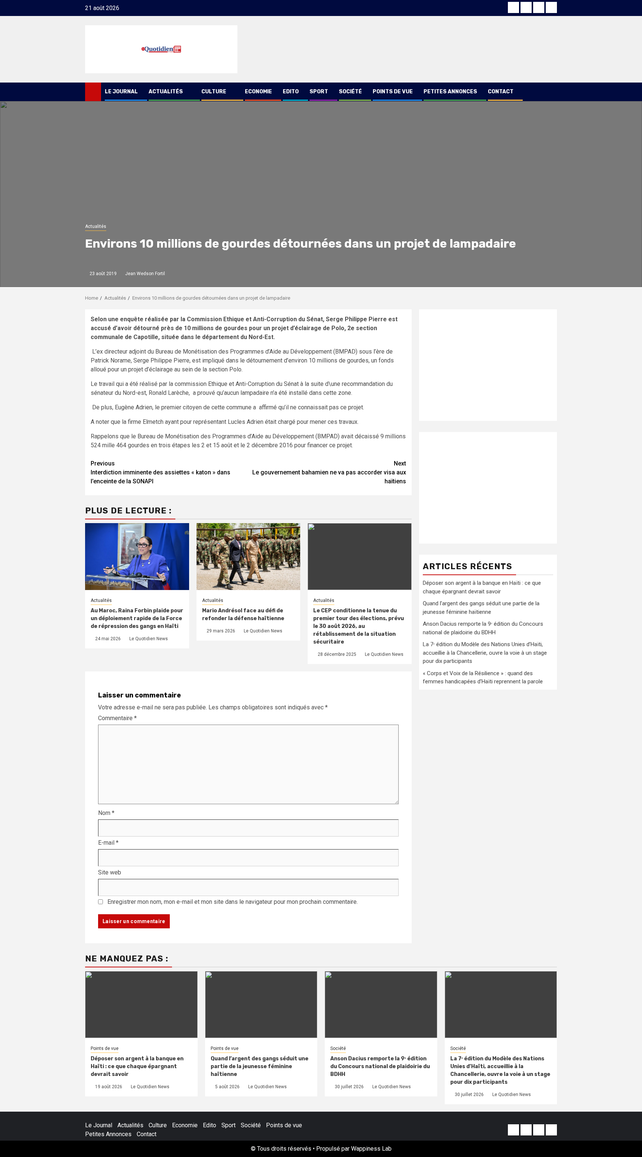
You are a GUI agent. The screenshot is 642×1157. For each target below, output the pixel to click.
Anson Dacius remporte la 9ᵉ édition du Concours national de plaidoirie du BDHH (380, 1066)
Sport (318, 91)
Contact (500, 91)
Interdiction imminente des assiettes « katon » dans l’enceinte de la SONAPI (160, 472)
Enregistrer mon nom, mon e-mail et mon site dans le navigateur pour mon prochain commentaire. (232, 901)
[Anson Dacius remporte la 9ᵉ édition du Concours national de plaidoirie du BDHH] (381, 1004)
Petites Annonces (450, 91)
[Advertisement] (488, 365)
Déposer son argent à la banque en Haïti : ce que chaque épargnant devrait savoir (137, 1066)
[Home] (93, 91)
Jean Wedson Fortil (145, 273)
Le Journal (121, 91)
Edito (291, 91)
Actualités (166, 91)
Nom (106, 812)
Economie (258, 91)
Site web (109, 872)
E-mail (108, 842)
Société (350, 91)
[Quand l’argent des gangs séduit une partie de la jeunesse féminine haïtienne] (261, 1004)
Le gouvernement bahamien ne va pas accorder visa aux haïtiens (329, 472)
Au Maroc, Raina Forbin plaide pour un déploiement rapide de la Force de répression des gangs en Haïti (137, 618)
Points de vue (393, 91)
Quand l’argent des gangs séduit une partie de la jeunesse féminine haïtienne (259, 1066)
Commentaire (117, 718)
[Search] (551, 92)
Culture (213, 91)
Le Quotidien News (148, 638)
